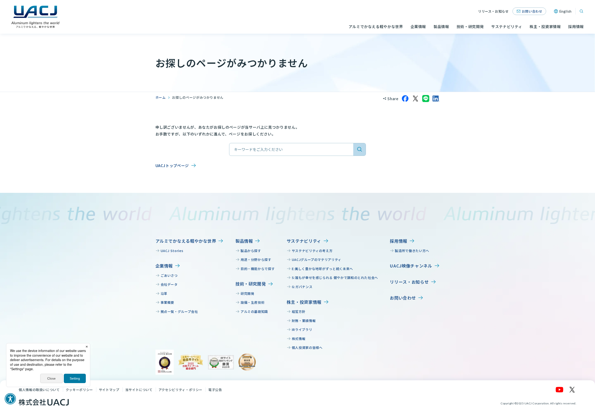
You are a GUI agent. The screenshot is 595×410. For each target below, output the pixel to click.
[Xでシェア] (415, 98)
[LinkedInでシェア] (436, 98)
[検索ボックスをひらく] (581, 11)
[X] (572, 389)
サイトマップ (109, 389)
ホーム (160, 97)
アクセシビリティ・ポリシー (180, 389)
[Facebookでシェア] (405, 98)
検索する (359, 149)
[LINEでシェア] (425, 98)
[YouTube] (560, 389)
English (565, 11)
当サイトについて (139, 389)
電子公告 (215, 389)
